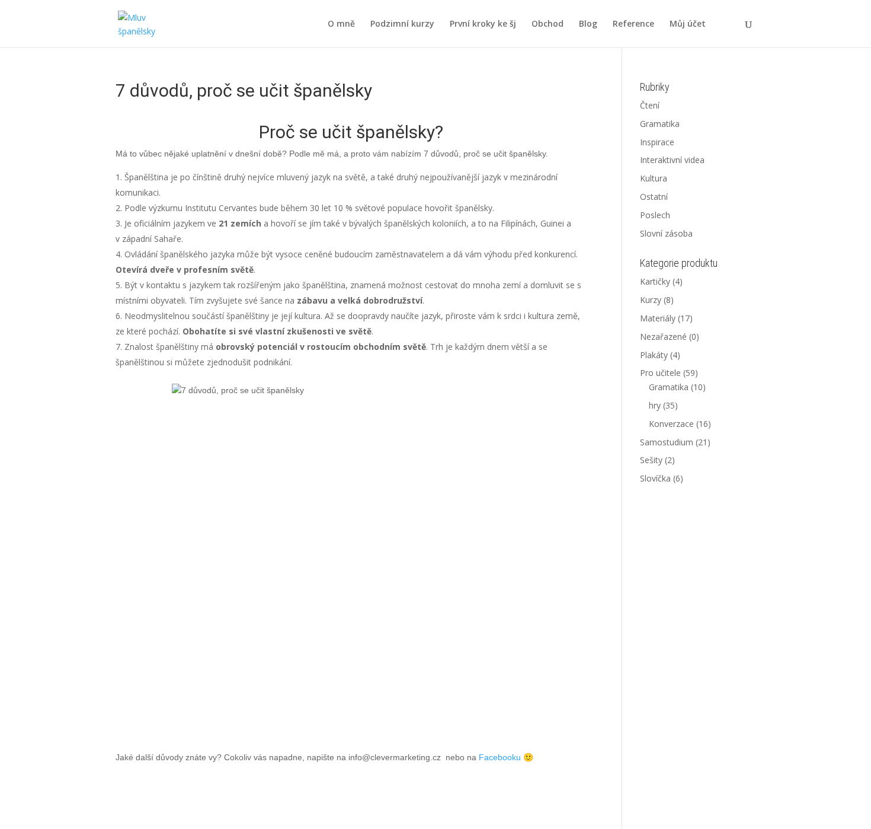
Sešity (651, 459)
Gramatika (660, 123)
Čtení (649, 105)
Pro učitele (660, 372)
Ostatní (654, 196)
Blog (588, 24)
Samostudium (666, 442)
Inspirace (657, 142)
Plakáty (654, 355)
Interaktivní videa (672, 159)
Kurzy (650, 299)
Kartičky (655, 281)
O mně (341, 24)
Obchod (547, 24)
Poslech (655, 215)
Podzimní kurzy (402, 24)
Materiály (657, 318)
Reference (633, 24)
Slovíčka (655, 478)
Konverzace (671, 423)
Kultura (653, 178)
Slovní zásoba (666, 233)
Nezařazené (663, 336)
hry (655, 405)
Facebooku (500, 757)
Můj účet (688, 24)
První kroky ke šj (483, 24)
